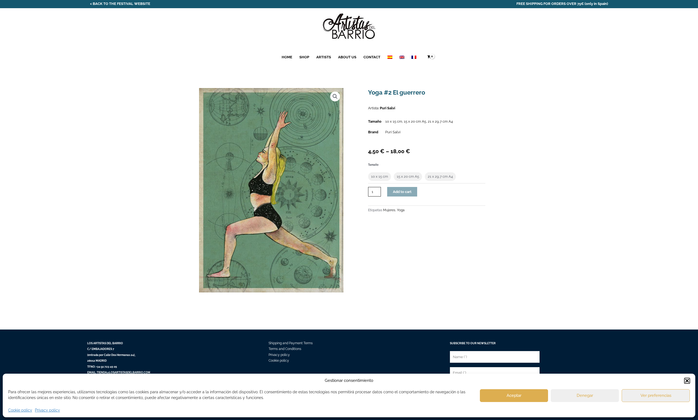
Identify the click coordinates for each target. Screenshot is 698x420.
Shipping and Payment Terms (291, 343)
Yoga (401, 210)
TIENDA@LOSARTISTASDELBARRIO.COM (123, 372)
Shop (304, 57)
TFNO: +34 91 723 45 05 (102, 366)
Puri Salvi (393, 132)
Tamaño (373, 164)
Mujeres (389, 210)
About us (347, 57)
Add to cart (402, 192)
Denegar (585, 395)
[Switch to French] (414, 57)
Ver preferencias (655, 395)
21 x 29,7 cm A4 (440, 121)
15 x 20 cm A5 (415, 121)
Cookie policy (20, 410)
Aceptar (514, 395)
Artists (323, 57)
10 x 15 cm (393, 121)
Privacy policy (47, 410)
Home (287, 57)
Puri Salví (387, 108)
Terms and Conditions (285, 349)
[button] (687, 380)
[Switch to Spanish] (390, 57)
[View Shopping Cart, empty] (429, 57)
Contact (371, 57)
